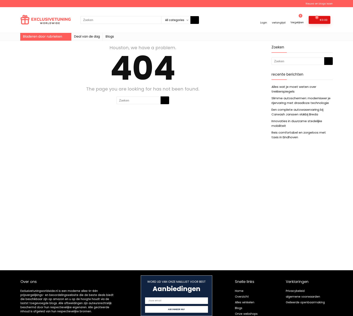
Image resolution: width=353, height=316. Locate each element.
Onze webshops (246, 314)
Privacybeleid (295, 291)
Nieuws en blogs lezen (319, 3)
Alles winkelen (244, 302)
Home (239, 291)
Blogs (109, 36)
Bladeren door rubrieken (42, 36)
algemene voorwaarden (303, 297)
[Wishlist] (279, 18)
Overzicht (242, 297)
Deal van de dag (87, 36)
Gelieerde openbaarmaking (305, 302)
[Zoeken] (194, 20)
